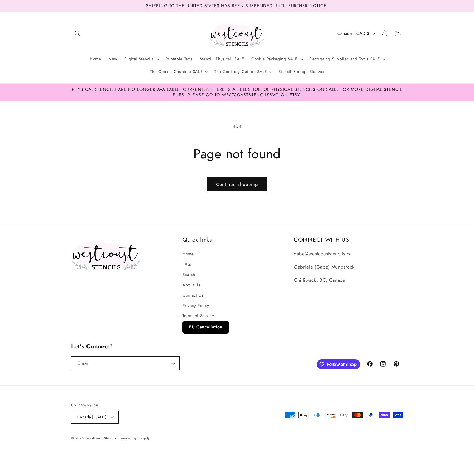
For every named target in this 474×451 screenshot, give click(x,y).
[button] (77, 33)
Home (188, 254)
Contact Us (193, 295)
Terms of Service (198, 316)
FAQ (186, 264)
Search (188, 275)
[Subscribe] (172, 363)
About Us (191, 285)
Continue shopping (237, 184)
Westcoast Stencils (101, 438)
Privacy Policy (195, 306)
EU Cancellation (205, 327)
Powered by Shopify (134, 438)
